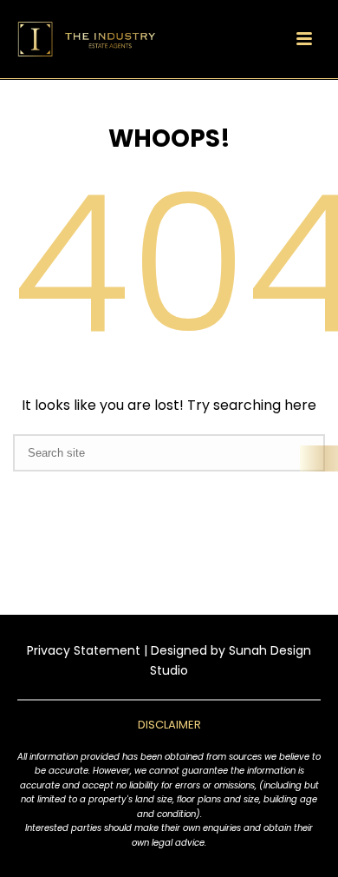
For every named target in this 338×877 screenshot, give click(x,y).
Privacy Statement (83, 650)
